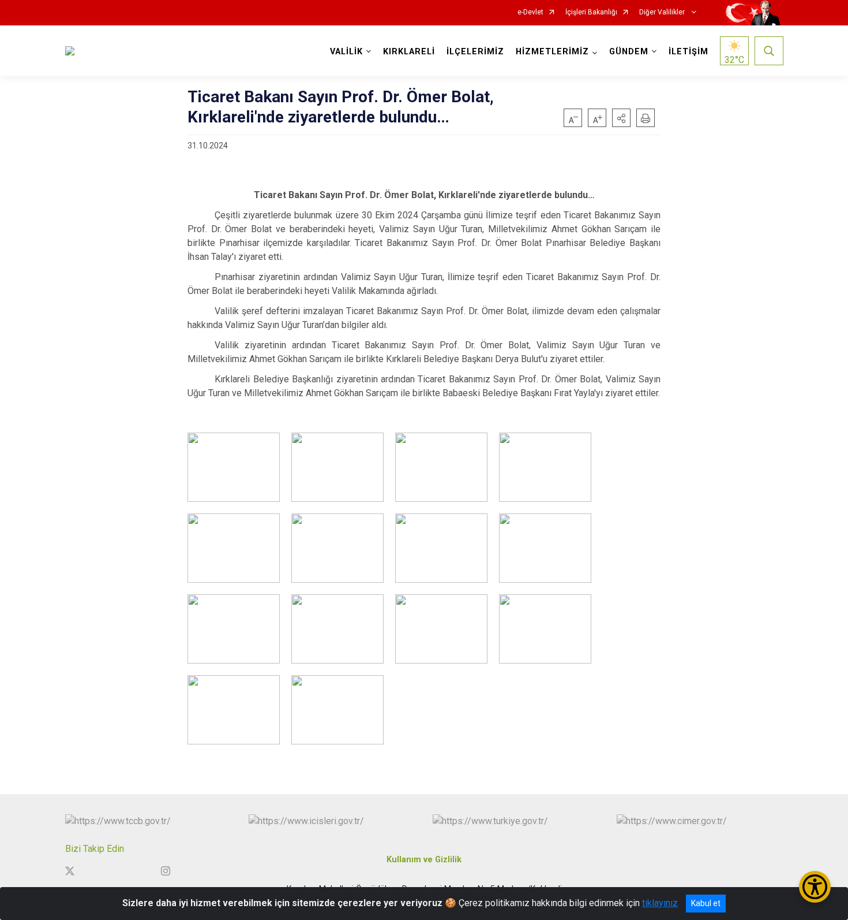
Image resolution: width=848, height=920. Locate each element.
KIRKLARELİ (409, 52)
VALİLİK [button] (346, 52)
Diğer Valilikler (662, 12)
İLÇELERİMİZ (475, 52)
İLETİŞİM (688, 52)
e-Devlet (530, 12)
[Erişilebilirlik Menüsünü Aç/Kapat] (815, 887)
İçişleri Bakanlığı (591, 12)
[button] (621, 118)
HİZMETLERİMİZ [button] (552, 52)
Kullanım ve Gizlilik (424, 860)
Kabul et (706, 903)
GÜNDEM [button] (628, 52)
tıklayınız (660, 902)
